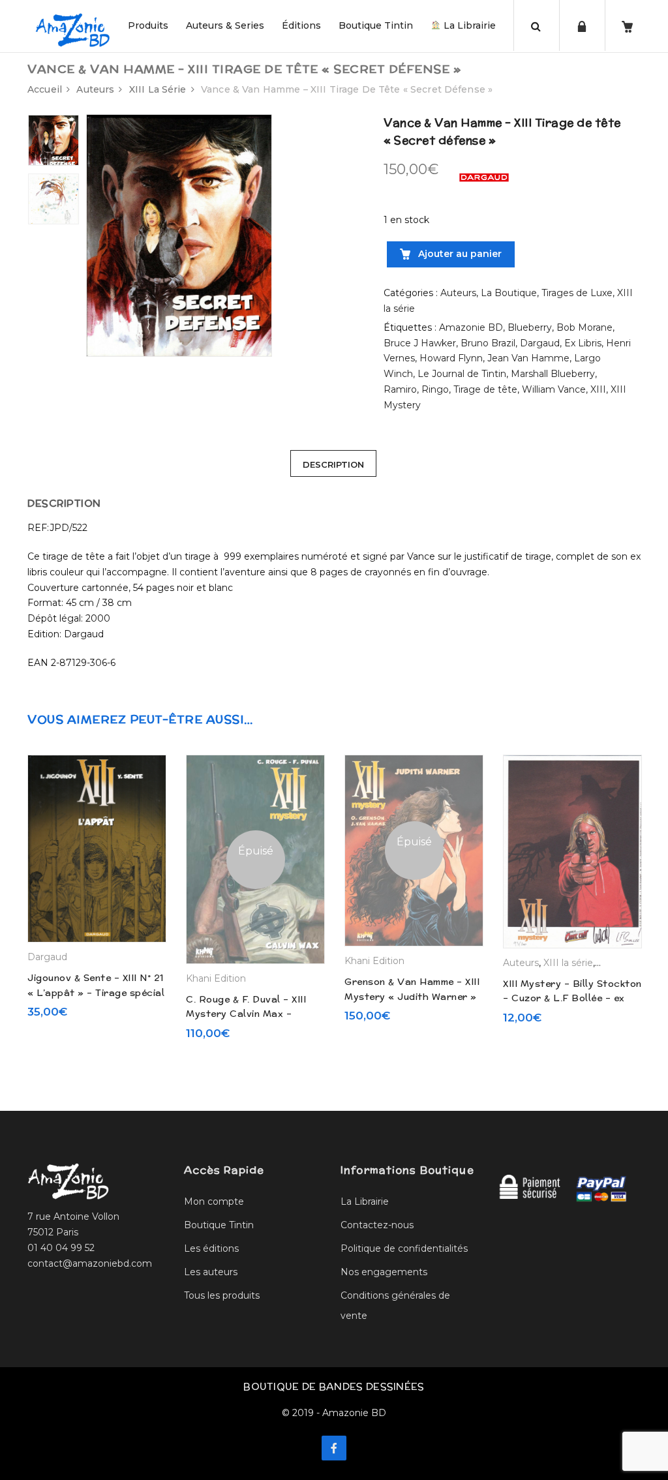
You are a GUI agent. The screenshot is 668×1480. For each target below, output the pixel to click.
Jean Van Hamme (528, 358)
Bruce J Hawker (420, 343)
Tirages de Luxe (577, 293)
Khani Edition (216, 978)
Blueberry (530, 327)
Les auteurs (210, 1272)
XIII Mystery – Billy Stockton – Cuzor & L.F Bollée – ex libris (572, 998)
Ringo (435, 389)
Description (333, 464)
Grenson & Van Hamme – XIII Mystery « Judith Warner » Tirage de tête (411, 996)
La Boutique (509, 293)
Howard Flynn (451, 358)
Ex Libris (582, 343)
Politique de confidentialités (404, 1248)
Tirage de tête (485, 389)
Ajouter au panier (459, 254)
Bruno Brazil (488, 343)
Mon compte (214, 1201)
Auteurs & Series (225, 25)
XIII (598, 389)
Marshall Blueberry (553, 374)
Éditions (301, 25)
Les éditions (211, 1248)
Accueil (44, 89)
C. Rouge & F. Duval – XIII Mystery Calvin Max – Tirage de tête (246, 1014)
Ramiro (400, 389)
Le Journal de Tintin (462, 374)
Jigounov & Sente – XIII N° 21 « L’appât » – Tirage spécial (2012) (95, 992)
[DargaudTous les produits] (484, 177)
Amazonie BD (471, 327)
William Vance (554, 389)
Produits (148, 25)
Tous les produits (222, 1295)
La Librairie (468, 25)
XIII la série (158, 89)
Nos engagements (384, 1272)
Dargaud (540, 343)
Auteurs (95, 89)
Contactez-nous (377, 1225)
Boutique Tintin (376, 25)
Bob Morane (584, 327)
